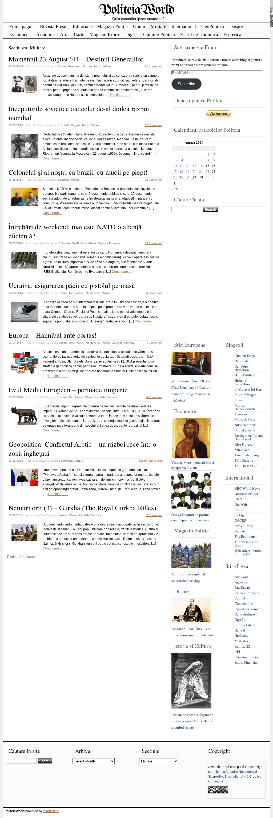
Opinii (139, 26)
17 (175, 171)
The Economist (245, 536)
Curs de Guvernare (248, 608)
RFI (237, 651)
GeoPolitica (212, 26)
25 (181, 177)
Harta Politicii (245, 375)
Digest (131, 34)
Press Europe (244, 525)
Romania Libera (246, 657)
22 (207, 171)
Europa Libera (245, 624)
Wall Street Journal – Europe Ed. (249, 552)
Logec (239, 400)
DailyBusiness (245, 614)
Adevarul (241, 576)
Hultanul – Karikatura (242, 382)
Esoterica (232, 34)
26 (188, 177)
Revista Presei (53, 26)
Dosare (236, 26)
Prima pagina (22, 26)
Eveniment (19, 34)
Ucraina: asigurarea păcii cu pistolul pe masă (72, 285)
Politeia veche (245, 430)
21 (201, 171)
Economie (45, 34)
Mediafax (241, 640)
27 (194, 177)
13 (194, 165)
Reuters (240, 531)
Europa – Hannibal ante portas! (53, 335)
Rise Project (243, 444)
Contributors (244, 603)
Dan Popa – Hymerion (243, 368)
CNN (238, 499)
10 (175, 165)
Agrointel (241, 582)
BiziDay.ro (242, 587)
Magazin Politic (112, 26)
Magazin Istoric (105, 34)
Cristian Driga (245, 355)
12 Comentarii (153, 125)
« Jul (174, 188)
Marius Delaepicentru (245, 407)
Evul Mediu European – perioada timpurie (68, 389)
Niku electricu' (245, 424)
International (183, 26)
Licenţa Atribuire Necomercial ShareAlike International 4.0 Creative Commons (235, 776)
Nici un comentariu (150, 460)
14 (201, 165)
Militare (158, 26)
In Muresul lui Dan (248, 389)
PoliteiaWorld (136, 10)
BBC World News (247, 488)
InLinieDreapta (245, 394)
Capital (240, 598)
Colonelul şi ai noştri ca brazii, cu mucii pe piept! (78, 172)
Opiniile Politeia (159, 34)
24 (175, 177)
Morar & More (245, 419)
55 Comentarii (153, 243)
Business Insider (246, 493)
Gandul (240, 630)
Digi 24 (240, 619)
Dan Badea (242, 361)
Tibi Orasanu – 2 (247, 465)
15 (207, 165)
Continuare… (120, 95)
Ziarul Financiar (246, 662)
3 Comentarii (154, 342)
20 (194, 171)
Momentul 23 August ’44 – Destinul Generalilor (76, 58)
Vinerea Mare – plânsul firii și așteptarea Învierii (192, 465)
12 (188, 165)
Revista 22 (242, 646)
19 (188, 171)
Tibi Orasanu (244, 460)
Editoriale (82, 26)
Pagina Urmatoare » (22, 557)
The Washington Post (246, 543)
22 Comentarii (153, 66)
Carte (79, 34)
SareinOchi (243, 449)
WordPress (51, 811)
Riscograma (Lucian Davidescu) (249, 437)
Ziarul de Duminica (199, 34)
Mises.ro (241, 414)
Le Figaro (241, 515)
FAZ (238, 509)
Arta (64, 34)
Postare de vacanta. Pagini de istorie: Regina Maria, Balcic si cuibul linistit (192, 721)
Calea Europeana (247, 592)
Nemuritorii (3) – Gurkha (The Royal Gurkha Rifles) (82, 507)
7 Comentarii (154, 515)
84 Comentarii (153, 292)
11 (181, 165)
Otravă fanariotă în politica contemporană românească (190, 517)
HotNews (241, 635)
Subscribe (186, 84)
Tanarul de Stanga (247, 455)
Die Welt (241, 504)
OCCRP (240, 520)
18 (181, 171)
